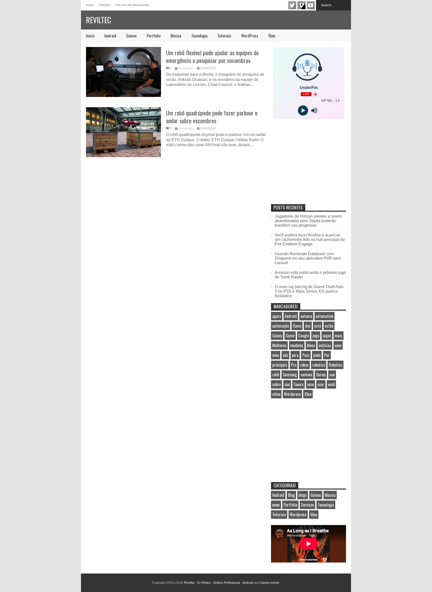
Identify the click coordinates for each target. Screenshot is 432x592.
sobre (276, 384)
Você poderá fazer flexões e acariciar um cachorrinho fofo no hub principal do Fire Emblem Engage (310, 239)
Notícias (248, 583)
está (317, 326)
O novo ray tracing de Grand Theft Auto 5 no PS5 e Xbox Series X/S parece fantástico (309, 291)
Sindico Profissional (226, 583)
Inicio (90, 5)
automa (306, 316)
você (331, 384)
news (276, 505)
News (311, 345)
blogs (302, 495)
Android (110, 36)
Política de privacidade (132, 5)
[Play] (302, 110)
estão (329, 326)
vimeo (302, 5)
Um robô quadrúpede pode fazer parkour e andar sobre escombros (212, 116)
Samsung (290, 375)
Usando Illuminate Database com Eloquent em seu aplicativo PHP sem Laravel (308, 258)
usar (321, 384)
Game (290, 336)
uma (310, 384)
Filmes (206, 583)
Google (303, 336)
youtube (311, 5)
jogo (315, 336)
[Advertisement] (308, 167)
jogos (327, 336)
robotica (318, 365)
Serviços (307, 505)
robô (275, 375)
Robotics (335, 365)
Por (327, 355)
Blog (291, 495)
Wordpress (292, 394)
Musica (175, 36)
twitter (292, 5)
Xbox (271, 36)
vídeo (276, 394)
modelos (296, 345)
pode (316, 355)
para (295, 355)
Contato (104, 5)
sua (287, 384)
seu (332, 375)
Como (297, 326)
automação (280, 326)
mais (338, 336)
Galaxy (277, 336)
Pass (306, 355)
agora (276, 316)
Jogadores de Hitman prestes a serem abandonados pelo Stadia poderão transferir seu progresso (308, 220)
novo (275, 355)
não (285, 355)
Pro (293, 365)
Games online (269, 583)
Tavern (299, 384)
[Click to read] (123, 72)
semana (306, 375)
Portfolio (153, 36)
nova (338, 345)
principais (279, 365)
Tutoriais (224, 36)
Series (321, 375)
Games (131, 36)
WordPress (249, 36)
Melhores (279, 345)
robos (304, 365)
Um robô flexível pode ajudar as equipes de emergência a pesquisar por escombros (212, 56)
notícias (325, 345)
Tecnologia (199, 36)
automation (324, 316)
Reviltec (98, 19)
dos (307, 326)
